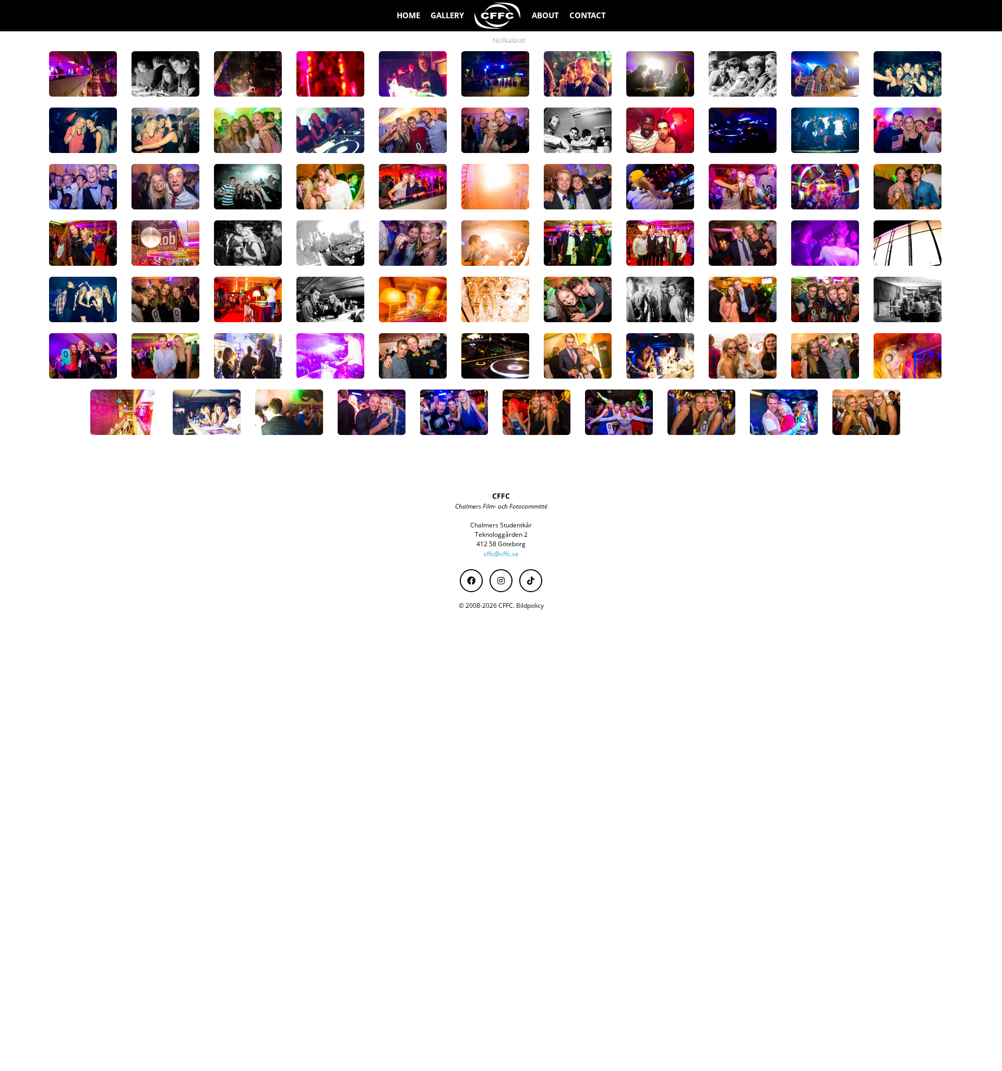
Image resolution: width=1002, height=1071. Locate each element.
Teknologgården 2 (501, 534)
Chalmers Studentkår (501, 525)
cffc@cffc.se (501, 553)
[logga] (497, 16)
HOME (408, 15)
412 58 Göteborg (501, 543)
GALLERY (447, 15)
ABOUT (545, 15)
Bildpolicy (530, 605)
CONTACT (587, 15)
